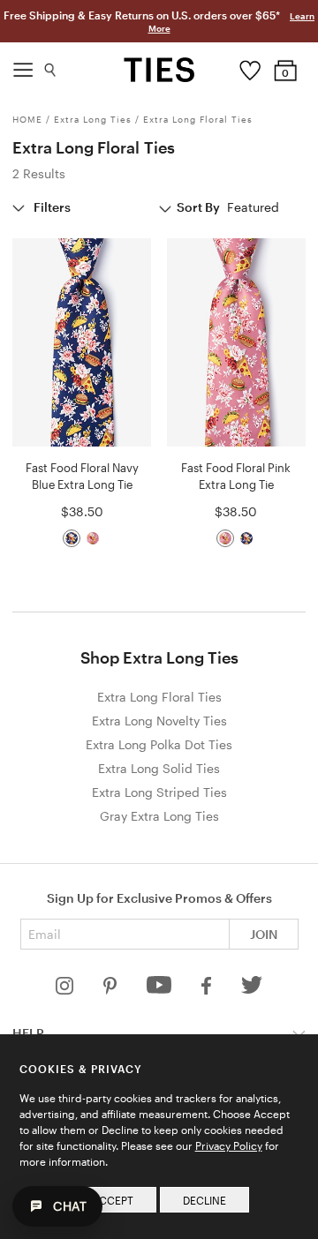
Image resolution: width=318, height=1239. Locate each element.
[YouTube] (161, 989)
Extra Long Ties (93, 119)
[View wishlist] (250, 66)
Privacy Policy (228, 1145)
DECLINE (204, 1200)
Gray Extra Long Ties (159, 815)
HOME (27, 119)
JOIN (263, 934)
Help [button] (28, 1032)
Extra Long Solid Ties (159, 768)
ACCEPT (112, 1200)
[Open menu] (23, 65)
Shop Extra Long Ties (159, 657)
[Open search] (50, 65)
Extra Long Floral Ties (198, 119)
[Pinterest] (111, 989)
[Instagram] (66, 989)
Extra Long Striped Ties (159, 792)
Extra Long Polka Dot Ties (159, 744)
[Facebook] (207, 989)
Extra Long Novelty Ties (159, 720)
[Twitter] (252, 989)
